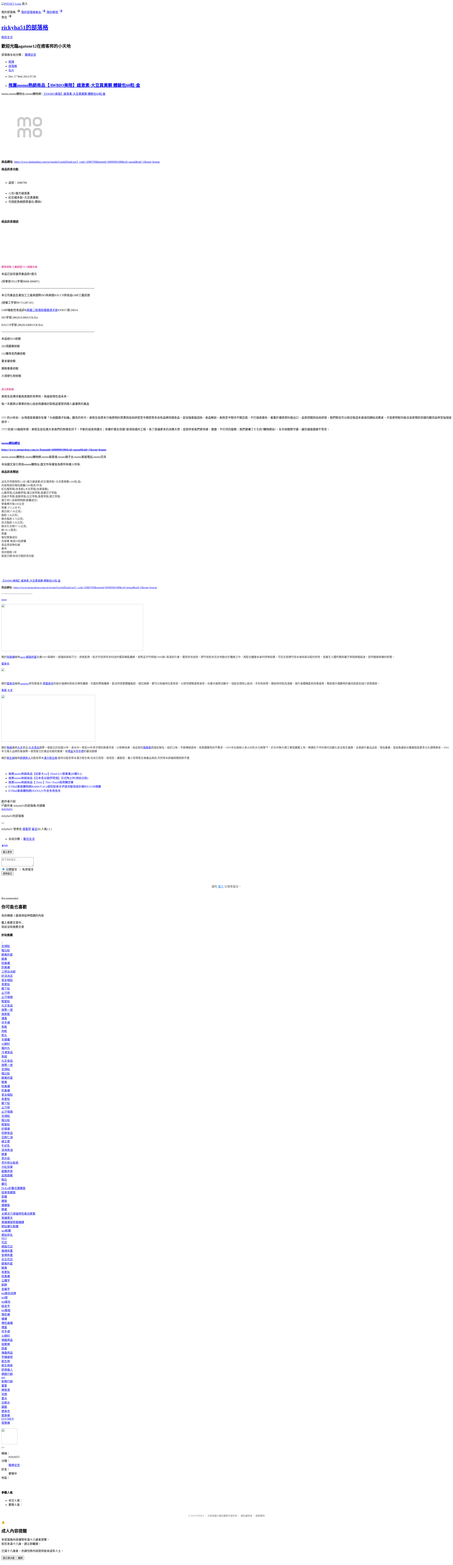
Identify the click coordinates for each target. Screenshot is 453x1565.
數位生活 (29, 838)
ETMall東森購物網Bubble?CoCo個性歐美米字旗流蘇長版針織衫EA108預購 (54, 786)
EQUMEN (7, 1418)
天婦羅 (5, 1039)
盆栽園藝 (7, 1175)
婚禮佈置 (7, 1250)
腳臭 (4, 958)
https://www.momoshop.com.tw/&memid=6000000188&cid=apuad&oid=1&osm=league (53, 449)
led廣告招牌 (8, 1293)
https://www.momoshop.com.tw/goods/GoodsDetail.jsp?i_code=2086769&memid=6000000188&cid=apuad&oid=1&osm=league (87, 161)
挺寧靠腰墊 (8, 1192)
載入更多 (7, 852)
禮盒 (70, 751)
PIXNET (200, 1515)
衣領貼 (5, 946)
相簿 (11, 61)
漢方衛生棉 (50, 758)
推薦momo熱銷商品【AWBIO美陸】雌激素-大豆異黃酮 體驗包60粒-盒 (74, 85)
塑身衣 (5, 663)
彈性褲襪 (7, 1323)
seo (3, 1377)
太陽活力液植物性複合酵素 (18, 1213)
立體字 (5, 1280)
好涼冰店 (7, 975)
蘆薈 (4, 1385)
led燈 (4, 1297)
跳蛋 (4, 1348)
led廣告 (5, 1301)
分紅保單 (7, 1166)
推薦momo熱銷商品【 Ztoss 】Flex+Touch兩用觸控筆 (40, 782)
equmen (24, 683)
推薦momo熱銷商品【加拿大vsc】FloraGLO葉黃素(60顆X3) (45, 773)
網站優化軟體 (9, 1226)
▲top (4, 845)
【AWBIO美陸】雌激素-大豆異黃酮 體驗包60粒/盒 (74, 93)
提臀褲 (5, 1422)
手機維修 (7, 1357)
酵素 (4, 1154)
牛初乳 (5, 1145)
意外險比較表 (9, 1162)
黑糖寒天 (7, 1217)
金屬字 (5, 1289)
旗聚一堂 (7, 1009)
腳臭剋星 (31, 657)
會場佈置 (7, 1255)
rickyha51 (7, 809)
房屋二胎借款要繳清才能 (42, 310)
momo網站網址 (10, 443)
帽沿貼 (5, 950)
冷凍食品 (7, 1052)
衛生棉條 (7, 1365)
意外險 (5, 1158)
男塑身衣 (48, 683)
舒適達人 (25, 758)
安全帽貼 (7, 980)
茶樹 (4, 1394)
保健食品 (7, 1133)
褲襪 (4, 1318)
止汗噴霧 (7, 997)
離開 (20, 1558)
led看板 (5, 1310)
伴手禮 (80, 751)
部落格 (12, 66)
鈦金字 (5, 1306)
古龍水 (5, 1402)
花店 (4, 1242)
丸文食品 (34, 747)
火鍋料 (5, 1043)
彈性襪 (5, 1314)
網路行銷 (7, 1374)
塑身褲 (5, 1415)
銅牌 (4, 1284)
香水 (4, 1398)
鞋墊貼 (5, 1001)
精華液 (5, 1389)
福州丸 (5, 1048)
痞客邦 (26, 829)
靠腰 (4, 1196)
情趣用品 (7, 1340)
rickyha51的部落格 (24, 27)
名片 (11, 70)
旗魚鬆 (147, 747)
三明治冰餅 (8, 971)
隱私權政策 (246, 1515)
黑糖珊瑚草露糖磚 (12, 1222)
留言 (34, 829)
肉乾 (4, 1031)
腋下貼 (5, 988)
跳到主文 (7, 37)
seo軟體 (6, 1230)
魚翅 (4, 1056)
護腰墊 (5, 1205)
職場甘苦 (30, 54)
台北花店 (7, 1259)
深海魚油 (7, 1150)
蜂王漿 (5, 1141)
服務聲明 (260, 1515)
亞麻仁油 (7, 1137)
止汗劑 (5, 992)
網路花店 (7, 1246)
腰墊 (4, 1200)
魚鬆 (4, 690)
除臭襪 (11, 657)
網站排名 (7, 1234)
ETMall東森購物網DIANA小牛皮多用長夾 (34, 790)
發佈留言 (7, 873)
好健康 (5, 1128)
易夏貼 (5, 984)
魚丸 (4, 1035)
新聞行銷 (7, 1381)
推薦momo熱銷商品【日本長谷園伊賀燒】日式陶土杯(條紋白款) (48, 778)
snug (4, 599)
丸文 (10, 690)
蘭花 (4, 1183)
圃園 (4, 1406)
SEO (4, 1238)
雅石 (4, 1179)
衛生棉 (11, 758)
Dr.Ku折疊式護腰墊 (13, 1188)
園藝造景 (7, 1171)
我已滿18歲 (9, 1558)
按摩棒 (5, 1344)
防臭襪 (5, 967)
